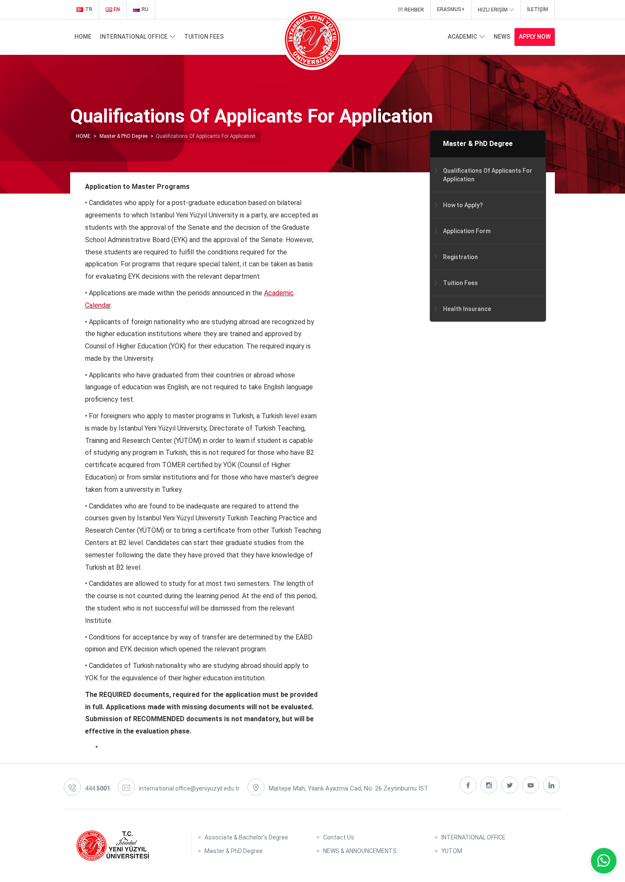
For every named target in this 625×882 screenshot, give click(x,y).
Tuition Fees (460, 282)
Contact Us (338, 837)
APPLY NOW (535, 36)
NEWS (502, 36)
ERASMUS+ (451, 9)
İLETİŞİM (537, 9)
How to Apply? (463, 204)
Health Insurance (467, 308)
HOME (82, 36)
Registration (460, 256)
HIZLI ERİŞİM (493, 10)
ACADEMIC (462, 36)
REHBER (413, 10)
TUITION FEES (204, 36)
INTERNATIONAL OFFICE (134, 36)
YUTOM (451, 851)
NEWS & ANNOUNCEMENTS (360, 851)
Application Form (467, 230)
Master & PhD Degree (478, 144)
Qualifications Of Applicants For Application (487, 174)
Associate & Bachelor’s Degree (246, 837)
